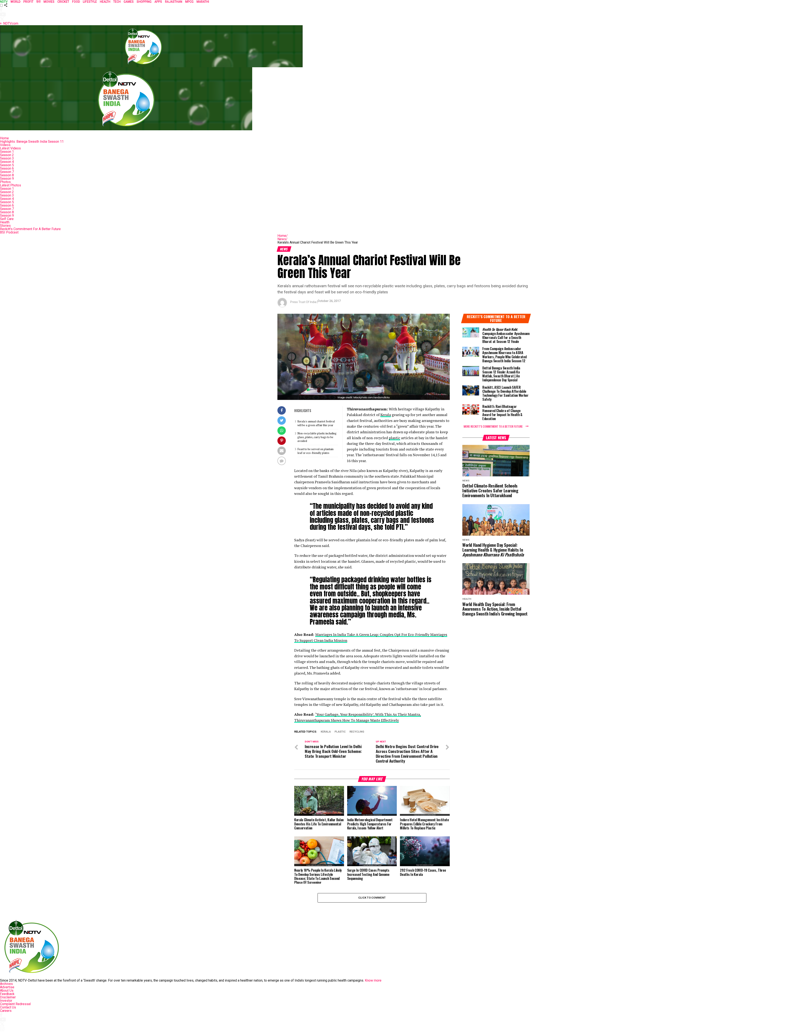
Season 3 (7, 158)
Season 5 (7, 165)
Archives (6, 984)
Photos (5, 182)
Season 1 (7, 152)
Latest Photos (10, 185)
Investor (6, 1001)
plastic (394, 437)
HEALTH (105, 1)
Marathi (202, 1)
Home (4, 138)
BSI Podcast (9, 232)
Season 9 (7, 179)
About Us (6, 990)
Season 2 (7, 155)
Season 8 (7, 175)
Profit (28, 1)
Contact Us (8, 1007)
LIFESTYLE (90, 1)
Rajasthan (173, 1)
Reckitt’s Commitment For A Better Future (30, 229)
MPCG (189, 1)
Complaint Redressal (15, 1004)
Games (129, 1)
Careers (6, 1011)
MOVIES (49, 1)
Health (4, 222)
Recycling (356, 731)
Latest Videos (10, 148)
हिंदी (38, 1)
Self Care (7, 219)
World (15, 1)
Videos (5, 145)
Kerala (385, 414)
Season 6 (7, 168)
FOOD (76, 1)
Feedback (7, 994)
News (282, 239)
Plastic (340, 731)
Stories (5, 226)
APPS (158, 1)
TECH (117, 1)
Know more (373, 980)
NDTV (4, 1)
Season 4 (7, 162)
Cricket (63, 1)
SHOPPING (144, 1)
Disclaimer (8, 997)
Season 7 (7, 172)
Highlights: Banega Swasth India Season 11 (32, 142)
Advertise (7, 987)
